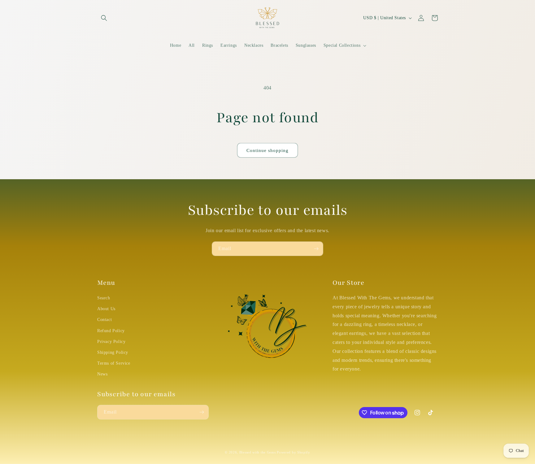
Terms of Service (113, 363)
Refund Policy (111, 330)
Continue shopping (267, 150)
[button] (104, 18)
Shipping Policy (112, 352)
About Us (106, 308)
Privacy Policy (111, 341)
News (102, 374)
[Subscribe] (316, 248)
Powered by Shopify (293, 452)
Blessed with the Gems (257, 452)
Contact (104, 319)
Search (103, 298)
